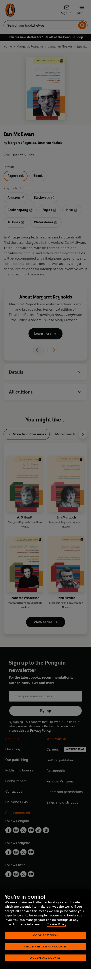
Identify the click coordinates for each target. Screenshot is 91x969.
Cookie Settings (45, 935)
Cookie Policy (56, 924)
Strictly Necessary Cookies (45, 946)
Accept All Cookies (45, 957)
